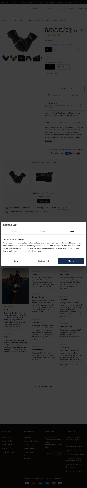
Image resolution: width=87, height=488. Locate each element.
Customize (42, 261)
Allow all (71, 261)
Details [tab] (43, 231)
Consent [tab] (15, 231)
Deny (16, 261)
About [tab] (71, 231)
